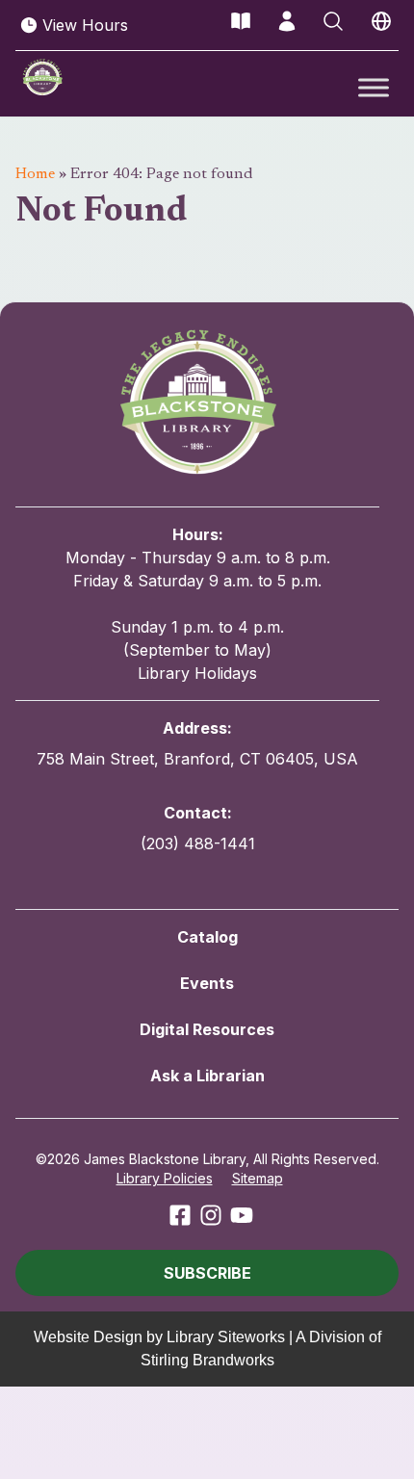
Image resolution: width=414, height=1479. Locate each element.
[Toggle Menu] (373, 87)
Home (35, 174)
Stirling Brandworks (207, 1360)
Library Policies (164, 1178)
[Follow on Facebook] (180, 1215)
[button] (207, 1273)
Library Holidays (197, 673)
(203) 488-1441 (198, 843)
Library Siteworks (226, 1337)
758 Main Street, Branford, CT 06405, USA (197, 758)
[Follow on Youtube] (241, 1215)
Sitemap (257, 1178)
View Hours (85, 25)
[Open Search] (333, 21)
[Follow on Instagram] (210, 1215)
